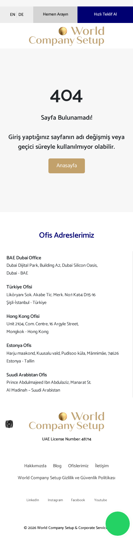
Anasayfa (66, 165)
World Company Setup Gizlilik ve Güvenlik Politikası (66, 478)
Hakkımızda (35, 466)
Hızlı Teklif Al (105, 14)
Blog (57, 466)
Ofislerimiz (78, 466)
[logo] (66, 36)
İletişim (102, 466)
